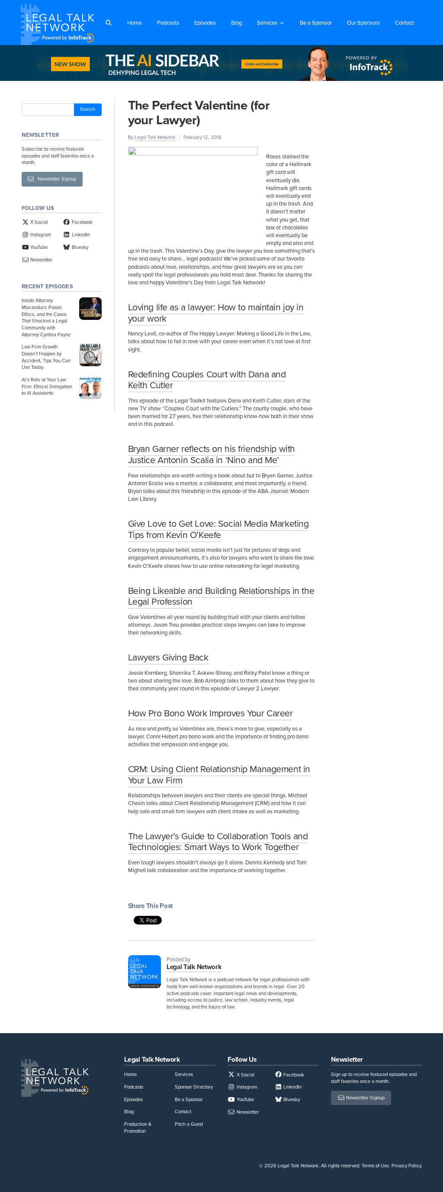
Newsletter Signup (55, 178)
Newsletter (41, 259)
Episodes (205, 22)
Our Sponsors (363, 22)
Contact (404, 22)
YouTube (38, 247)
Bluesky (79, 247)
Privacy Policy (406, 1165)
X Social (38, 222)
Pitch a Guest (189, 1124)
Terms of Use (375, 1165)
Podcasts (168, 22)
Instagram (40, 234)
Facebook (81, 222)
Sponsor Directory (194, 1086)
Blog (236, 22)
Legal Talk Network (155, 137)
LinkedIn (80, 234)
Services (267, 22)
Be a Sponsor (316, 22)
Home (134, 22)
